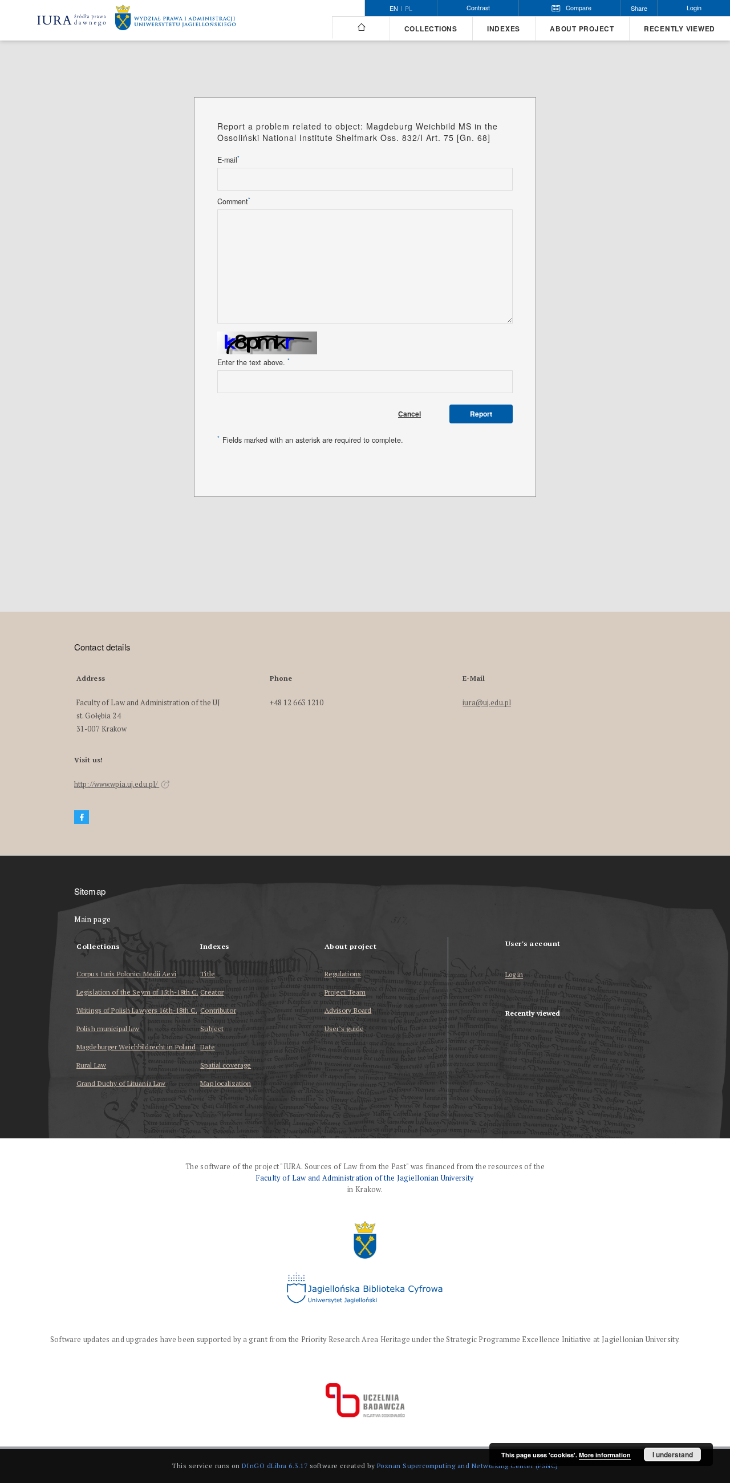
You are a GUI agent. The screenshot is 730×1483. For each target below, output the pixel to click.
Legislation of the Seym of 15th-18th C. (137, 992)
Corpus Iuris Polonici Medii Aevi (126, 973)
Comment (233, 201)
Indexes (503, 29)
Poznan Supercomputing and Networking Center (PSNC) (467, 1465)
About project (582, 29)
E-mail (228, 160)
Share (639, 8)
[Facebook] (81, 817)
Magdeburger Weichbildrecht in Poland (136, 1046)
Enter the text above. (253, 362)
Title (207, 973)
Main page (92, 919)
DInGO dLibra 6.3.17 (275, 1465)
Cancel (409, 414)
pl (408, 8)
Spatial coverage (225, 1065)
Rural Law (91, 1065)
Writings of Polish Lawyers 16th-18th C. (136, 1010)
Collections (430, 29)
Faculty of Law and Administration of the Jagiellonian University (364, 1178)
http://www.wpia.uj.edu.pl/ (116, 784)
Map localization (225, 1083)
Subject (212, 1028)
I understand (672, 1454)
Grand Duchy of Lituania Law (120, 1083)
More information (605, 1454)
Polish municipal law (107, 1028)
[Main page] (361, 27)
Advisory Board (348, 1010)
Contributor (218, 1010)
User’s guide (344, 1028)
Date (207, 1046)
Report (481, 414)
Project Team (345, 992)
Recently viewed (679, 29)
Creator (212, 992)
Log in (514, 975)
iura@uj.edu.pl (487, 703)
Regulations (343, 973)
